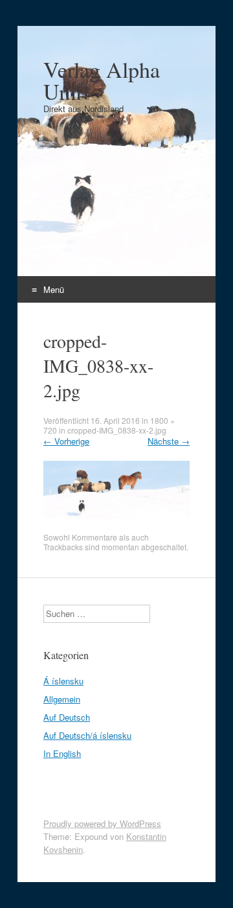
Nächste (169, 441)
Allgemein (61, 699)
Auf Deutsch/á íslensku (87, 735)
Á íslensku (63, 681)
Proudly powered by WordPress (102, 823)
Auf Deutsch (66, 717)
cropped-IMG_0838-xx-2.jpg (116, 430)
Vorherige (66, 441)
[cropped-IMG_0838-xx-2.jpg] (116, 515)
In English (62, 753)
